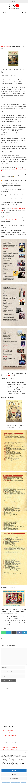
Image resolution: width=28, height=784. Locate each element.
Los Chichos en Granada (10, 747)
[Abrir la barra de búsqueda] (25, 13)
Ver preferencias (14, 778)
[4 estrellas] (5, 180)
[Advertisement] (14, 30)
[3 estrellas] (4, 180)
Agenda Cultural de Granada (14, 220)
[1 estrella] (1, 180)
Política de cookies (6, 782)
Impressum (23, 782)
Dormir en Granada (8, 733)
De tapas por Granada (9, 735)
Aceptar (14, 770)
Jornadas (5, 639)
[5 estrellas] (6, 180)
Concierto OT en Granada (10, 749)
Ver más (11, 375)
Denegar (14, 774)
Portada (3, 46)
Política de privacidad (15, 782)
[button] (26, 752)
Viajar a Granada (8, 730)
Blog (8, 46)
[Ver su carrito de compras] (22, 13)
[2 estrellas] (3, 180)
